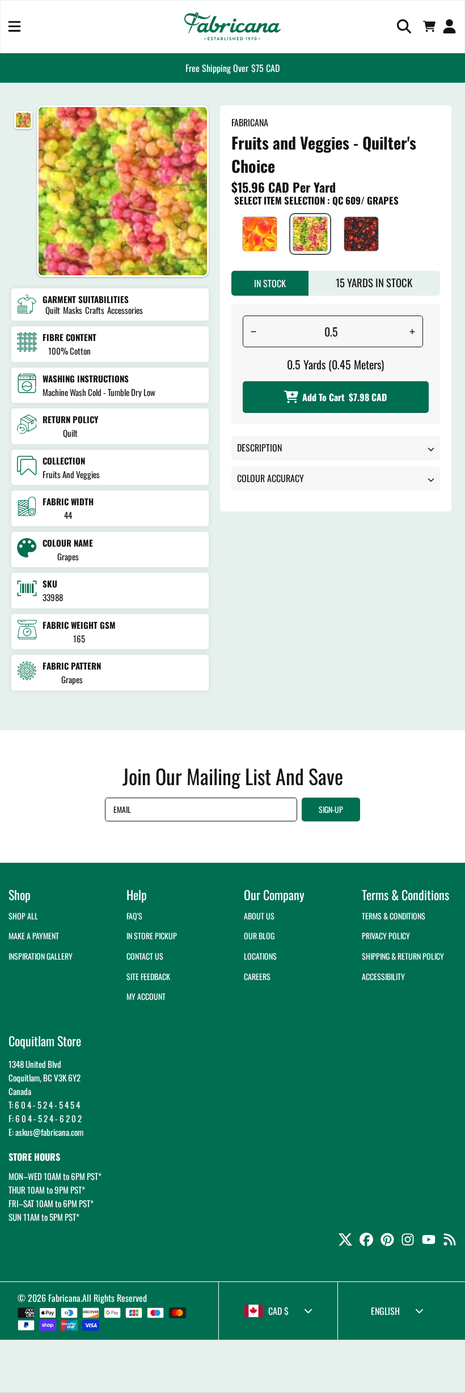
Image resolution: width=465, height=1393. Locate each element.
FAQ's (134, 916)
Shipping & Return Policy (403, 956)
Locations (260, 956)
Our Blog (259, 936)
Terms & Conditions (393, 916)
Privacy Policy (386, 936)
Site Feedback (148, 976)
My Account (146, 996)
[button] (15, 26)
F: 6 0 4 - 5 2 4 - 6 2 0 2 (45, 1118)
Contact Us (144, 956)
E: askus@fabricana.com (46, 1132)
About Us (259, 916)
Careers (257, 976)
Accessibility (383, 976)
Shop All (23, 916)
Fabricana (64, 1298)
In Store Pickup (151, 936)
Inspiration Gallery (41, 956)
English (385, 1311)
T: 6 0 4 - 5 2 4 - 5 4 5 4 (44, 1104)
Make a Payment (34, 936)
